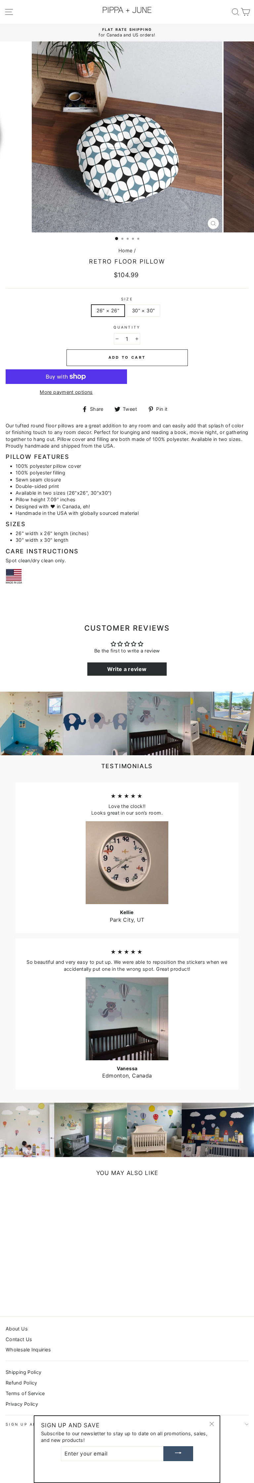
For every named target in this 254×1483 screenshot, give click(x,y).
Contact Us (19, 1339)
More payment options (66, 392)
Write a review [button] (127, 669)
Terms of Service (25, 1393)
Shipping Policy (23, 1372)
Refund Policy (21, 1383)
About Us (17, 1328)
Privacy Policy (22, 1404)
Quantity (126, 327)
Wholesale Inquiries (28, 1349)
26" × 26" (108, 310)
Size (127, 299)
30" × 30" (143, 310)
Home (125, 250)
